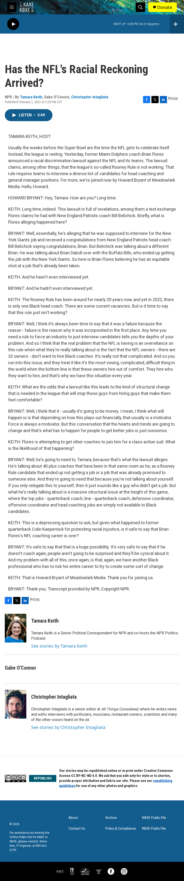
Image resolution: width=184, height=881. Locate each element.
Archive (111, 818)
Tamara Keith (31, 97)
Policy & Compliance (120, 828)
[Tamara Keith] (15, 628)
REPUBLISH (43, 778)
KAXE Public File (154, 818)
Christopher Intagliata (89, 97)
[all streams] (177, 24)
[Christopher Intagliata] (15, 704)
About (73, 818)
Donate (164, 7)
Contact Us (77, 828)
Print (173, 98)
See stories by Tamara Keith (59, 646)
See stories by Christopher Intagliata (68, 727)
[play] (13, 24)
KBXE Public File (154, 828)
